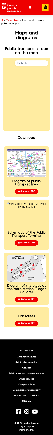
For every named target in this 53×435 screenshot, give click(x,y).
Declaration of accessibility (26, 390)
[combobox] (31, 63)
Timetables (12, 20)
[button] (30, 7)
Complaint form (26, 384)
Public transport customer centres (26, 373)
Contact (26, 368)
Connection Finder (26, 357)
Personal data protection (26, 396)
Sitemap (26, 401)
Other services (26, 379)
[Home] (2, 20)
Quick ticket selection (26, 362)
